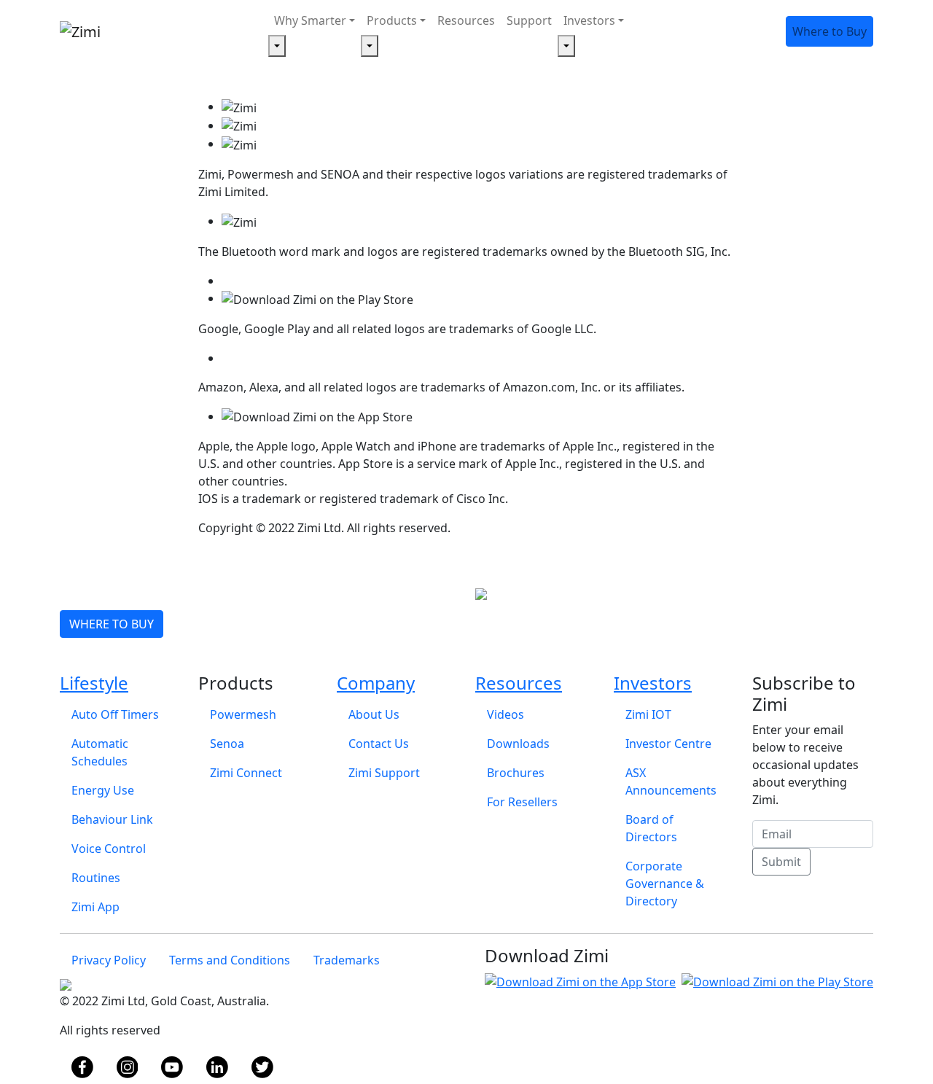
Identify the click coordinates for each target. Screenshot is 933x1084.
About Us (373, 714)
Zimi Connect (246, 773)
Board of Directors (651, 828)
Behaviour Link (112, 819)
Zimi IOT (648, 714)
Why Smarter (310, 20)
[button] (277, 46)
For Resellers (522, 802)
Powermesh (243, 714)
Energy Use (102, 790)
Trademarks (346, 960)
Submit (781, 862)
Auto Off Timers (115, 714)
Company (376, 683)
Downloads (518, 744)
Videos (505, 714)
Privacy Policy (108, 960)
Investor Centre (668, 744)
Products (392, 20)
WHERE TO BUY (111, 624)
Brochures (515, 773)
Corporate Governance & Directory (664, 883)
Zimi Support (384, 773)
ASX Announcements (671, 781)
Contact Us (378, 744)
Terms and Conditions (229, 960)
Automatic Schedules (99, 752)
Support (529, 20)
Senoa (227, 744)
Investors (589, 20)
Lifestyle (94, 683)
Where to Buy (829, 31)
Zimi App (95, 907)
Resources (466, 20)
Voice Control (108, 849)
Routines (95, 878)
